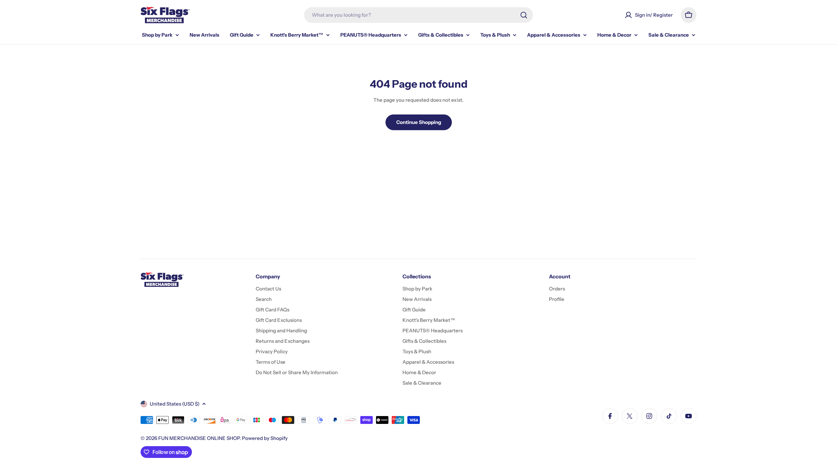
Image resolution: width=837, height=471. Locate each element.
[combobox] (418, 15)
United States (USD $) (174, 404)
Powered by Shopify (265, 438)
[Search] (524, 15)
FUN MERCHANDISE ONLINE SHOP (199, 438)
